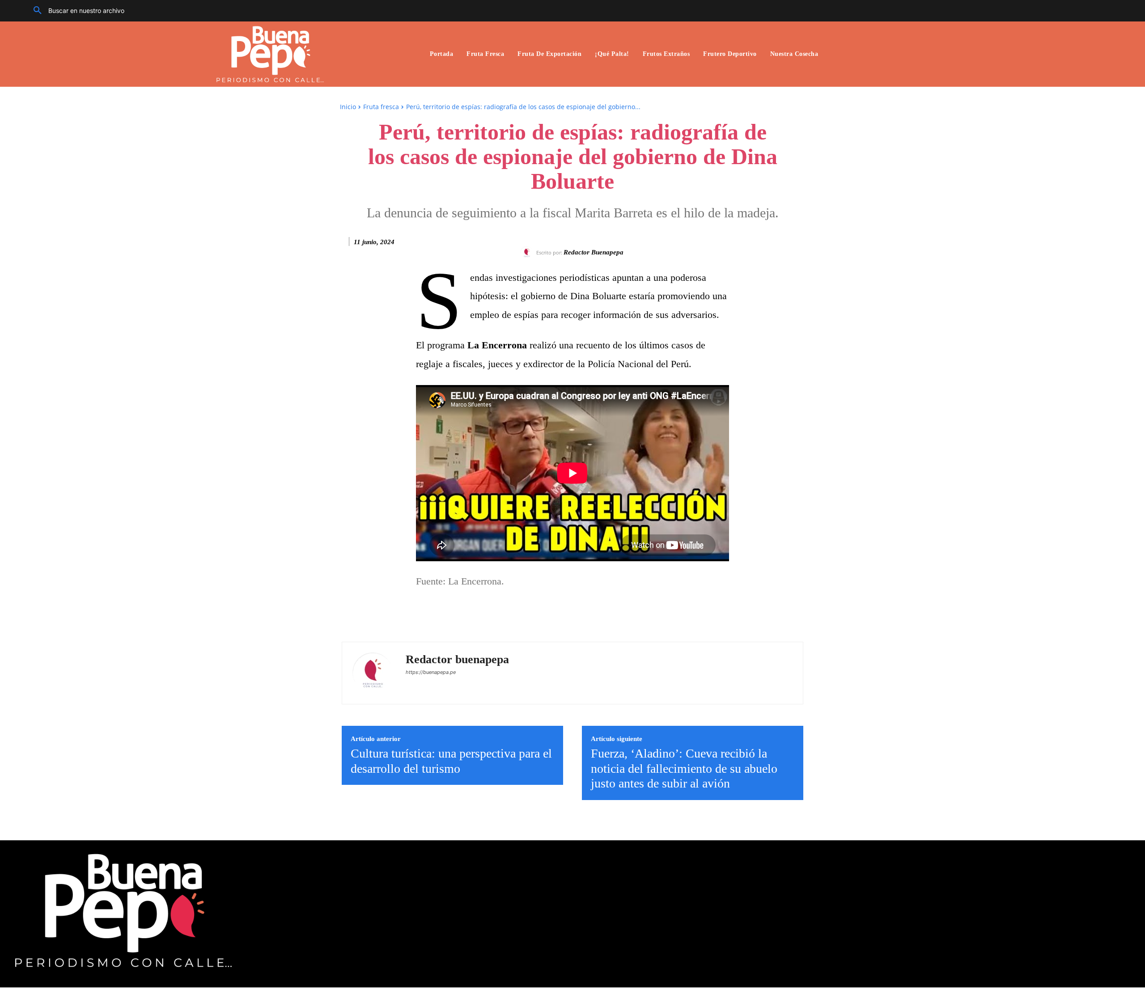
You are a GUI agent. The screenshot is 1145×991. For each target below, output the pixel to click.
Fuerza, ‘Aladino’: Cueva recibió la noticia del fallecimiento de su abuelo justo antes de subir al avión (684, 768)
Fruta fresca (381, 106)
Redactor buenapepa (593, 252)
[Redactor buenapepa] (528, 252)
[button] (75, 10)
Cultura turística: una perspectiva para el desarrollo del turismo (451, 760)
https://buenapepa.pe (431, 672)
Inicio (348, 106)
